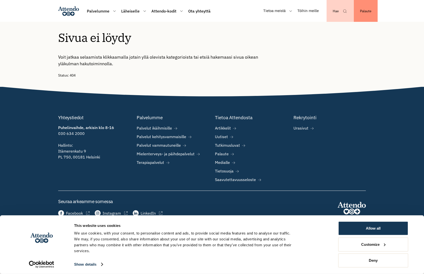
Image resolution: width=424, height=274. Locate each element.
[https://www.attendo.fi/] (68, 11)
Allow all (373, 228)
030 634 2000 (71, 133)
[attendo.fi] (352, 208)
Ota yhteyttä (199, 11)
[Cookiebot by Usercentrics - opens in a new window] (41, 264)
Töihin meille (308, 10)
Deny (373, 260)
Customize (370, 244)
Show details (85, 264)
